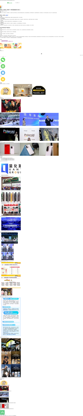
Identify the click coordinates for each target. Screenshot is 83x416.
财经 (9, 0)
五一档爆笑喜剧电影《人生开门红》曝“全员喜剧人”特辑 (5, 98)
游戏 (4, 0)
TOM (1, 175)
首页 (0, 0)
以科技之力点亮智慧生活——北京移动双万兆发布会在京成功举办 (7, 230)
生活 (6, 0)
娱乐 (2, 0)
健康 (10, 0)
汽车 (12, 0)
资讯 (1, 0)
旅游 (5, 0)
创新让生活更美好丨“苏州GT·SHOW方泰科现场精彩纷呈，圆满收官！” (7, 176)
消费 (11, 0)
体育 (3, 0)
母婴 (7, 0)
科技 (13, 0)
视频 (8, 0)
